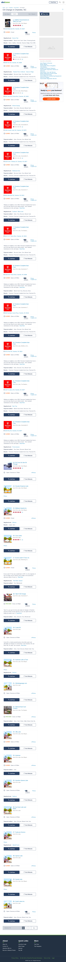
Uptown (20, 580)
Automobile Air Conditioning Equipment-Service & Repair (51, 76)
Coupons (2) (33, 67)
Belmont (14, 672)
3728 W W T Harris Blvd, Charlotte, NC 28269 (16, 274)
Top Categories (37, 946)
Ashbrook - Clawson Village (27, 71)
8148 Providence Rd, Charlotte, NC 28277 (15, 389)
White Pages (21, 946)
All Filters (7, 14)
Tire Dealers (24, 230)
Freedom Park (16, 71)
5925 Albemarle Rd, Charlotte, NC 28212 (14, 195)
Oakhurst (14, 796)
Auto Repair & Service (26, 23)
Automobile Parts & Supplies (48, 65)
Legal (53, 958)
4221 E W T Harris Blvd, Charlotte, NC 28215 (16, 236)
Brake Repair (24, 90)
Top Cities (36, 944)
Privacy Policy (15, 958)
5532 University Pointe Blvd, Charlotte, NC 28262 (17, 96)
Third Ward (15, 580)
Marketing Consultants (26, 559)
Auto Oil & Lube (17, 23)
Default (33, 14)
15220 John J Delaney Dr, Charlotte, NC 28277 (16, 161)
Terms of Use (47, 958)
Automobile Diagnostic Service (28, 156)
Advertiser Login (22, 944)
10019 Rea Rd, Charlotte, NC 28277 (13, 430)
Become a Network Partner (9, 950)
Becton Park (15, 38)
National (20, 948)
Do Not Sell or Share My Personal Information (31, 958)
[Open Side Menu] (63, 2)
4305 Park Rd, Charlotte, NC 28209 (13, 62)
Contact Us (5, 946)
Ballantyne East (16, 170)
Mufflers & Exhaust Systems (28, 346)
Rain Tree (14, 406)
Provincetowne (15, 447)
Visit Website (28, 46)
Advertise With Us (7, 948)
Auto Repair (16, 7)
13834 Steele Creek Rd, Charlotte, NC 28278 (15, 130)
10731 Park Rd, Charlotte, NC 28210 (13, 351)
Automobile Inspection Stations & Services (49, 70)
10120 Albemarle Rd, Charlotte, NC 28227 (15, 28)
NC (7, 7)
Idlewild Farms (15, 845)
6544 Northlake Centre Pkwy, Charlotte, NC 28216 (17, 313)
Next (34, 928)
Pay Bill (20, 950)
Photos (34, 32)
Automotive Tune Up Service (28, 189)
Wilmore (14, 522)
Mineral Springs (16, 105)
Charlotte (11, 7)
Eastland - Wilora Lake (17, 211)
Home (4, 7)
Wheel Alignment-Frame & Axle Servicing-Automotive (48, 74)
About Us (5, 944)
